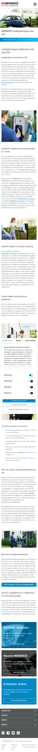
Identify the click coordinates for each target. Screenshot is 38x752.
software (21, 452)
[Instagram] (3, 732)
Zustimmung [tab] (7, 340)
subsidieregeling (7, 82)
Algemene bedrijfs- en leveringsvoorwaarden (29, 746)
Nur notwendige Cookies (19, 409)
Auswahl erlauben (19, 404)
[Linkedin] (18, 732)
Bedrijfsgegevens (4, 747)
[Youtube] (13, 732)
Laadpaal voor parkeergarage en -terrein (27, 39)
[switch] (31, 381)
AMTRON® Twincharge (17, 201)
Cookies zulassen (19, 401)
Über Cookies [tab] (30, 340)
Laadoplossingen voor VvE (9, 39)
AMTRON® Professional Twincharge (14, 253)
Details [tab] (18, 340)
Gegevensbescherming (14, 747)
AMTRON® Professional (27, 199)
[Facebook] (8, 732)
